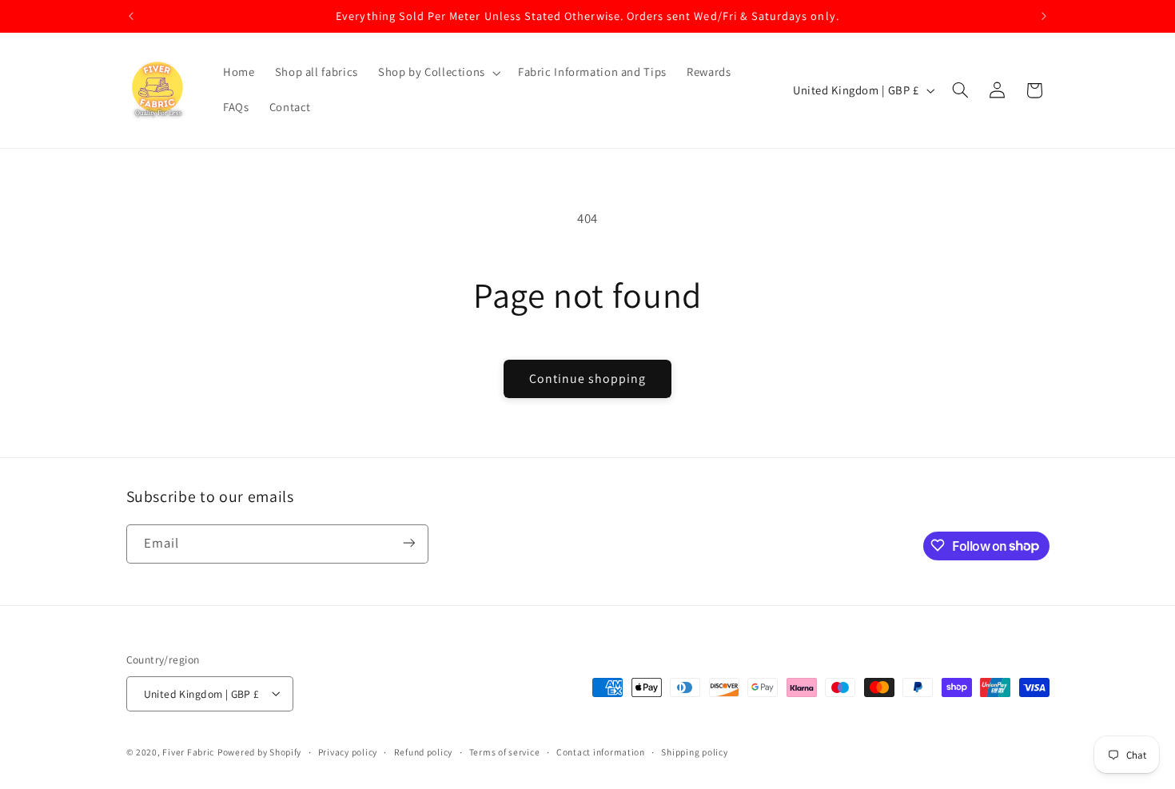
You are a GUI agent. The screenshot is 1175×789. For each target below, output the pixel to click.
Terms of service (504, 752)
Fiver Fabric (188, 751)
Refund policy (423, 752)
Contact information (600, 752)
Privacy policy (347, 752)
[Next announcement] (1043, 16)
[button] (438, 72)
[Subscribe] (408, 543)
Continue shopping (588, 378)
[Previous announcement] (131, 16)
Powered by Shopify (259, 751)
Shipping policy (694, 752)
